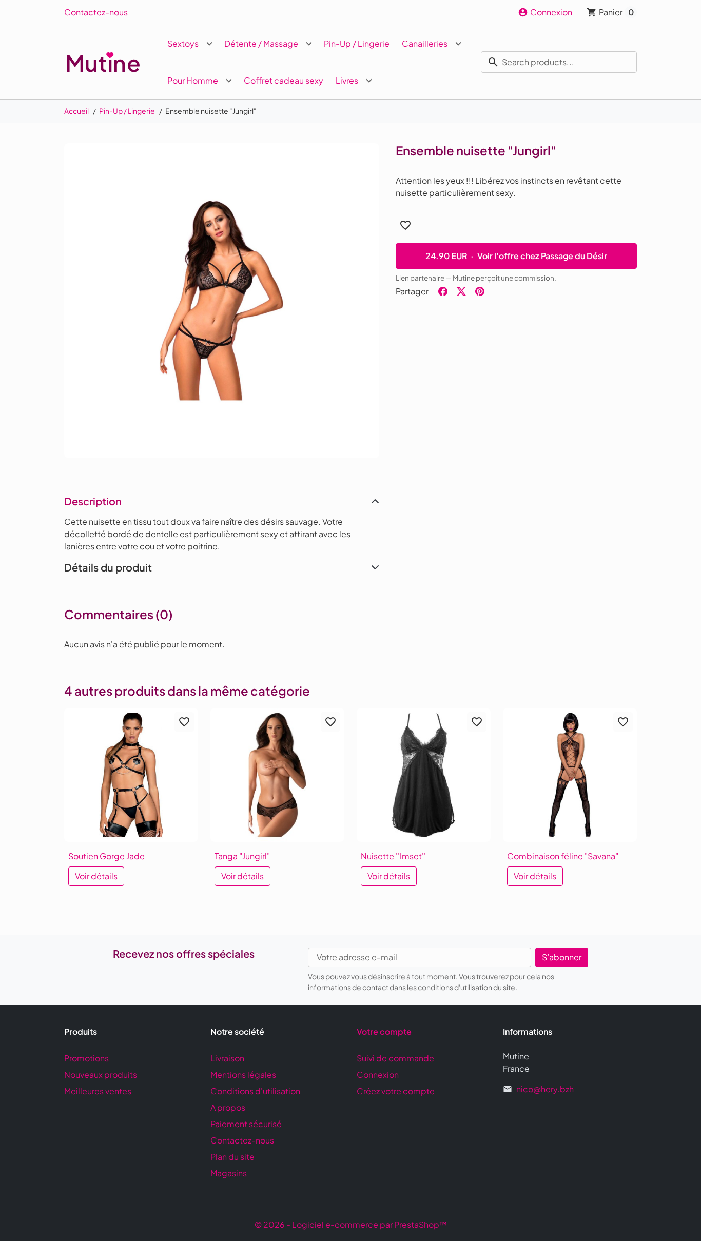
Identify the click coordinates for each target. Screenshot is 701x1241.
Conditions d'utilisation (255, 1091)
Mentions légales (243, 1074)
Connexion (378, 1074)
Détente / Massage (261, 43)
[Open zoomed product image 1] (221, 300)
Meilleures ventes (97, 1091)
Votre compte (384, 1031)
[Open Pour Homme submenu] (229, 80)
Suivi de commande (395, 1058)
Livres (347, 80)
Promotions (86, 1058)
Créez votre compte (396, 1091)
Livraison (227, 1058)
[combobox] (559, 62)
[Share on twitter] (461, 291)
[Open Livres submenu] (369, 80)
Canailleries (424, 43)
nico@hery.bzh (545, 1089)
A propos (227, 1107)
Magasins (228, 1173)
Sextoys (183, 43)
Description (93, 501)
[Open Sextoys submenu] (209, 43)
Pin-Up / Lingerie (357, 43)
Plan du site (232, 1156)
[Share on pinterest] (480, 291)
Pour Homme (192, 80)
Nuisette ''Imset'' (393, 856)
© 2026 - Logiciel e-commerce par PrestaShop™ (351, 1224)
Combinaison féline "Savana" (562, 856)
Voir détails (96, 876)
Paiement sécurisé (246, 1123)
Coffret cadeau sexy (283, 80)
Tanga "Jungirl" (242, 856)
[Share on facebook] (443, 291)
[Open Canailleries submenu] (458, 43)
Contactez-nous (96, 12)
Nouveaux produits (100, 1074)
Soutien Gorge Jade (106, 856)
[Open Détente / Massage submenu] (309, 43)
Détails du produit (108, 567)
